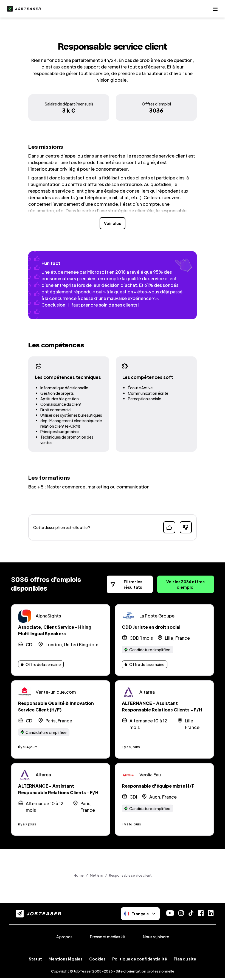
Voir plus (112, 223)
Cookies (97, 958)
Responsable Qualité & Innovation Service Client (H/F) (56, 706)
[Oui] (169, 527)
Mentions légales (66, 958)
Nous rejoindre (156, 936)
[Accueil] (23, 8)
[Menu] (215, 9)
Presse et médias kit (107, 936)
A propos (64, 936)
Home (79, 875)
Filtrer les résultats (133, 584)
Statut (35, 958)
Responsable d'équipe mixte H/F (158, 786)
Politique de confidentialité (139, 958)
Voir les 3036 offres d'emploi (185, 584)
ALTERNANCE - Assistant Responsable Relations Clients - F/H (162, 706)
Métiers (96, 875)
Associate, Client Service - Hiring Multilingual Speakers (54, 630)
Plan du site (185, 958)
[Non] (186, 527)
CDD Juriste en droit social (151, 627)
